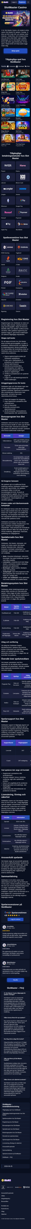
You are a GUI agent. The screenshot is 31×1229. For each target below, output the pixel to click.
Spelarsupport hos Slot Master (10, 1139)
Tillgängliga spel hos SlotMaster (11, 1110)
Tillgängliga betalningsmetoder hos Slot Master (13, 1114)
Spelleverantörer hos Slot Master (11, 1118)
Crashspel (21, 66)
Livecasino (12, 66)
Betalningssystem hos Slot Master (12, 1132)
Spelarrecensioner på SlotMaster (11, 1153)
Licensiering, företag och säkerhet (11, 1143)
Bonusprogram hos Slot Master (11, 1125)
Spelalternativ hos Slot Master (10, 1129)
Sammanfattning (7, 1150)
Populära (3, 66)
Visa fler (15, 980)
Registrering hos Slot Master (10, 1122)
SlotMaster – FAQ (7, 1157)
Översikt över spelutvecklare (10, 1136)
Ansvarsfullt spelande (8, 1146)
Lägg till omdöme (15, 919)
